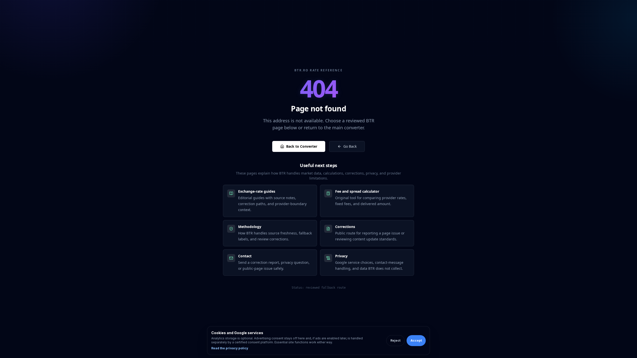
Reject (395, 340)
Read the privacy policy (229, 348)
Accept (416, 340)
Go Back (350, 146)
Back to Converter (301, 146)
